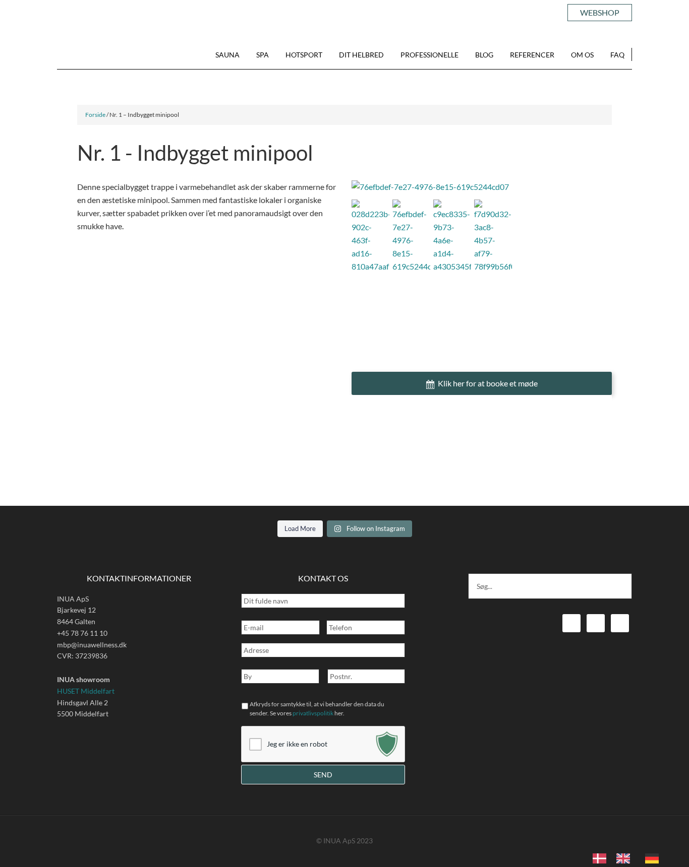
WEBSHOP (599, 12)
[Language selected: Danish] (631, 857)
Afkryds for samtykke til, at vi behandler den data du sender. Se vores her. (317, 708)
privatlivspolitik (313, 713)
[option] (625, 858)
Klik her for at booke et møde (488, 383)
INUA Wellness (91, 55)
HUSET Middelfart (85, 691)
